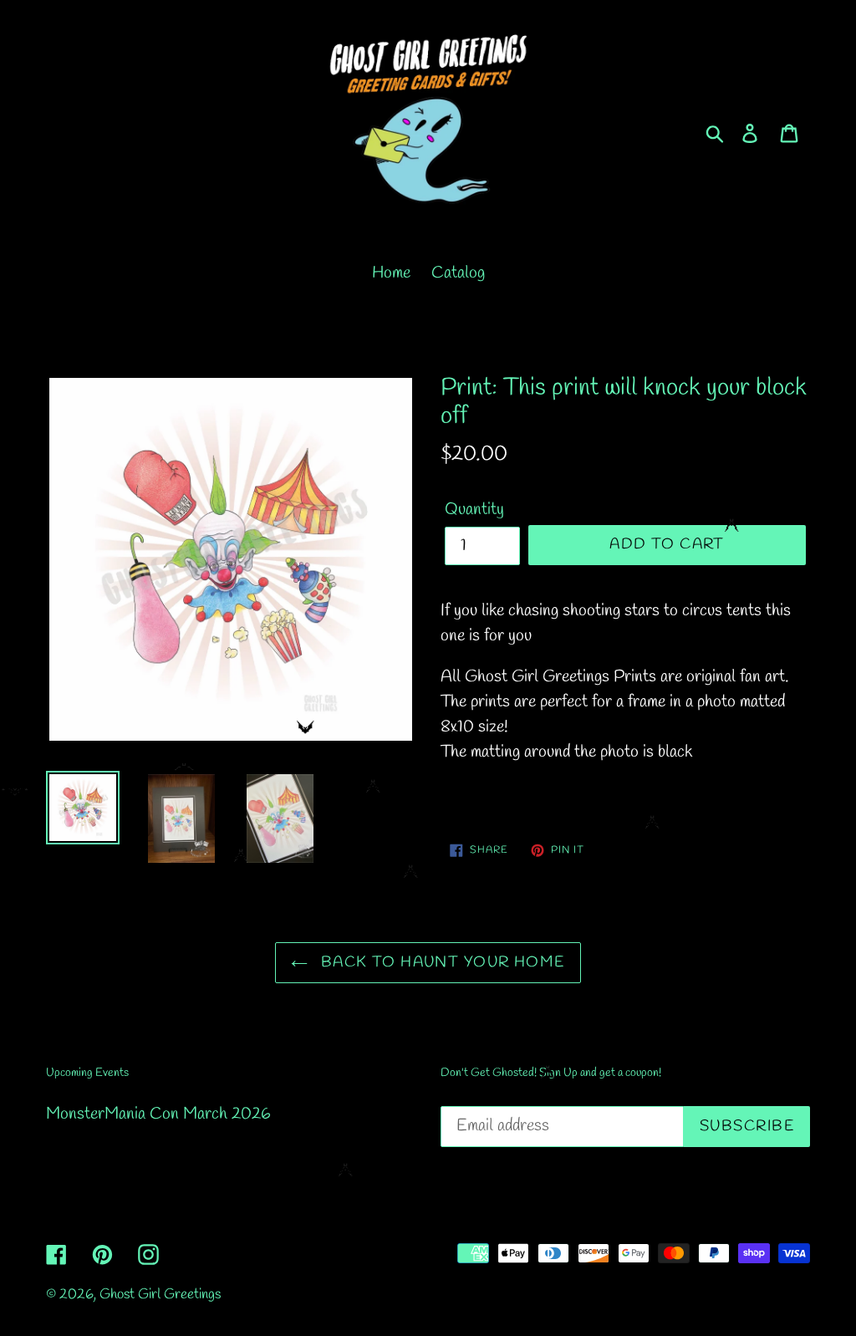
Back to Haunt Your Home (440, 962)
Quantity (474, 509)
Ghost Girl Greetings (160, 1294)
